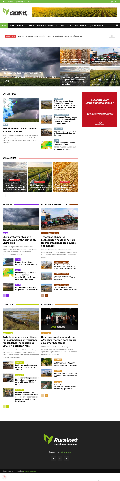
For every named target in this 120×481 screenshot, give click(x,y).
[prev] (110, 36)
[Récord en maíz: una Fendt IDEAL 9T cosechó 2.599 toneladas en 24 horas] (46, 373)
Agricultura (15, 25)
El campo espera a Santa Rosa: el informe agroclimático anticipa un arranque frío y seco (65, 146)
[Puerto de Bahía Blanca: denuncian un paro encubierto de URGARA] (46, 276)
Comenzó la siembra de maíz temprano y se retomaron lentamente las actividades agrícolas (15, 186)
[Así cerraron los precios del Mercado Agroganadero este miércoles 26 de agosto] (8, 378)
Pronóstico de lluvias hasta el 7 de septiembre (20, 130)
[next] (113, 36)
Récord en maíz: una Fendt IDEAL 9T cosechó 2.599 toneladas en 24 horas (66, 375)
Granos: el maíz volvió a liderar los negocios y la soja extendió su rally (65, 187)
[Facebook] (108, 1)
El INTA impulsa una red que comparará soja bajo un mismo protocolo (40, 187)
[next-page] (7, 195)
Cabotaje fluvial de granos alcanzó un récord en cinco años (65, 288)
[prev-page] (4, 195)
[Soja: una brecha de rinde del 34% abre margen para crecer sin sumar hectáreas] (59, 319)
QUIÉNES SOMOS (96, 25)
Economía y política (46, 25)
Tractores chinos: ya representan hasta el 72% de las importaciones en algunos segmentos (58, 241)
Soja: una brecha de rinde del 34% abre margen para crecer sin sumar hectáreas (58, 340)
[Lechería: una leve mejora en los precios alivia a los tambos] (46, 132)
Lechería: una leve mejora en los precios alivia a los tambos (65, 133)
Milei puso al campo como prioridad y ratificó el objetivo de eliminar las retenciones (50, 36)
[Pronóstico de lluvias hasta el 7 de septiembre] (21, 110)
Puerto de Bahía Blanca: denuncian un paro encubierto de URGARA (65, 278)
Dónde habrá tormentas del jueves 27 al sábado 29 (26, 288)
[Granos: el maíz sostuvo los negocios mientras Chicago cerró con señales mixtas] (75, 56)
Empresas (65, 25)
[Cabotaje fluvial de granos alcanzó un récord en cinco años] (46, 288)
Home (4, 25)
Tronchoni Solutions (29, 471)
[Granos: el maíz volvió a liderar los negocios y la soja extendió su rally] (65, 177)
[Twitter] (115, 1)
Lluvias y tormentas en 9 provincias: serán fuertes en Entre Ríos (19, 239)
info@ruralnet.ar (65, 452)
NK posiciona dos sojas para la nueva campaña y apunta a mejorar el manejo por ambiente (65, 363)
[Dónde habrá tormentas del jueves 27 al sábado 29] (8, 287)
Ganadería (79, 25)
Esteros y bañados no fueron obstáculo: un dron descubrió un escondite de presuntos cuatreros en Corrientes (26, 397)
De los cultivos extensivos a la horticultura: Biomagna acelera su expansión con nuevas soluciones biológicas (65, 387)
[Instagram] (112, 1)
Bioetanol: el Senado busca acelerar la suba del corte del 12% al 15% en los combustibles (65, 120)
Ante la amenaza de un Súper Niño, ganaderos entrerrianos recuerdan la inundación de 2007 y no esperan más (65, 105)
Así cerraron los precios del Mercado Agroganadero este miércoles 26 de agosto (27, 381)
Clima (29, 25)
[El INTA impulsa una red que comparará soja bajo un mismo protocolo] (105, 76)
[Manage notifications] (4, 477)
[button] (117, 26)
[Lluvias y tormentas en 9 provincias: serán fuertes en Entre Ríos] (30, 66)
